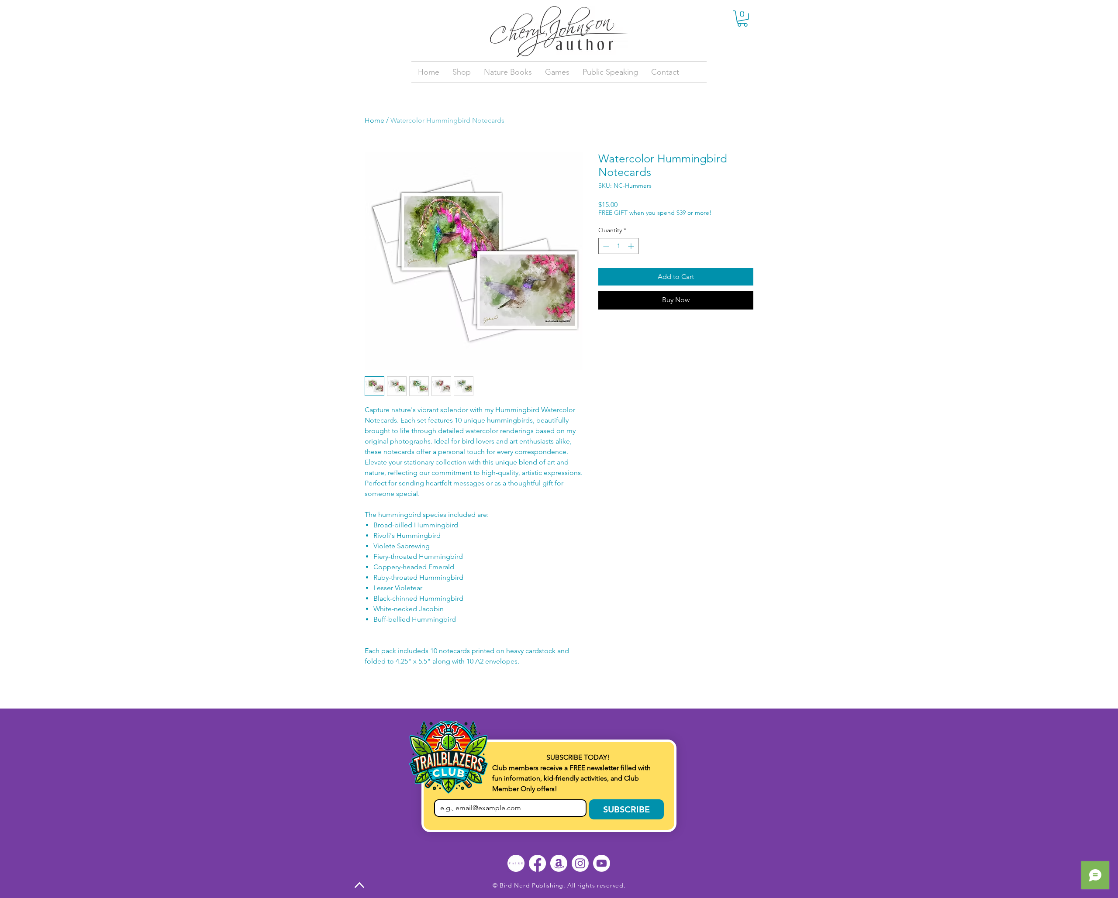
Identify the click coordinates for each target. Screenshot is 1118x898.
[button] (742, 18)
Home (374, 120)
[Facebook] (537, 863)
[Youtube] (601, 863)
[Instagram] (580, 863)
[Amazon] (558, 863)
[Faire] (515, 863)
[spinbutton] (618, 246)
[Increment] (631, 246)
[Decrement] (605, 246)
